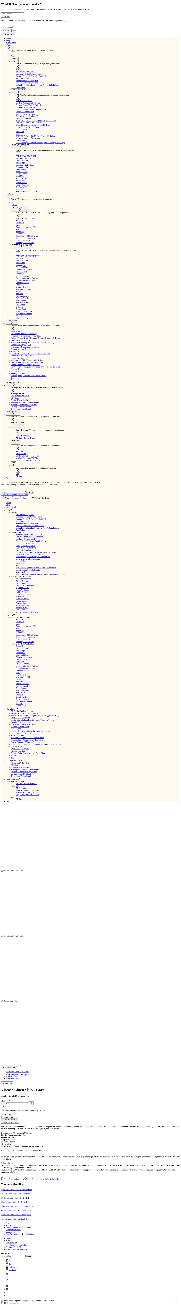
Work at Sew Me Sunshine (16, 1249)
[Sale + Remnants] (13, 419)
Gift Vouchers (11, 1243)
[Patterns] (13, 202)
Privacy (9, 1223)
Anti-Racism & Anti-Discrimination (20, 1234)
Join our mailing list (8, 1253)
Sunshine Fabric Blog (14, 1247)
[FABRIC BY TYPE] (18, 98)
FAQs (8, 1240)
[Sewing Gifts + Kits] (13, 390)
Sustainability (11, 1232)
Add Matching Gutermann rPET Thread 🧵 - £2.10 (24, 1110)
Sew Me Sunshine (13, 1303)
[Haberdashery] (13, 328)
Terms (8, 1225)
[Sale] (18, 471)
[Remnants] (18, 448)
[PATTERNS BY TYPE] (18, 215)
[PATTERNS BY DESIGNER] (18, 253)
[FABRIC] (18, 66)
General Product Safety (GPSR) (18, 1227)
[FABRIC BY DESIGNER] (18, 153)
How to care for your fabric (16, 1245)
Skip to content (7, 27)
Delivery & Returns (13, 1230)
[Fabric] (13, 53)
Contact (9, 1238)
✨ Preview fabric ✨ (9, 1120)
